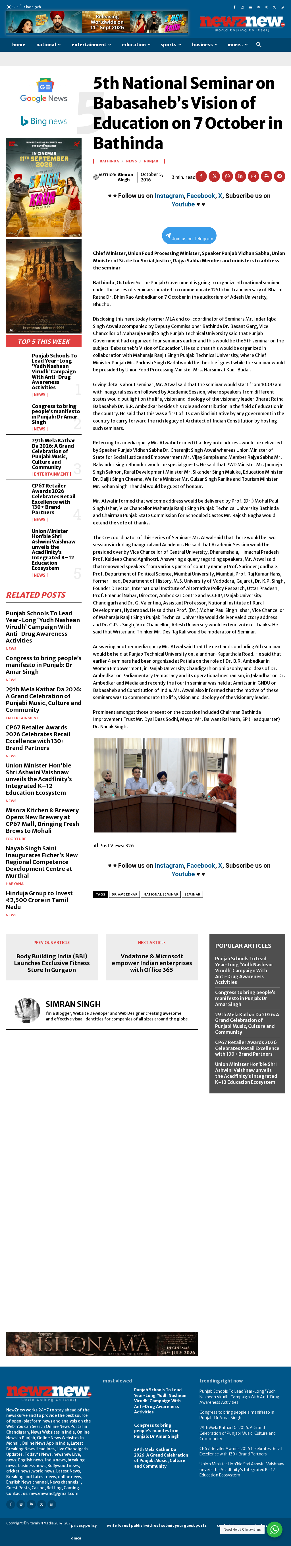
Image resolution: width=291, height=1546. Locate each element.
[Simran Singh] (96, 177)
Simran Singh (125, 177)
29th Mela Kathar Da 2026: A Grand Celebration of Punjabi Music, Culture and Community (53, 454)
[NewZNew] (242, 24)
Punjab (151, 161)
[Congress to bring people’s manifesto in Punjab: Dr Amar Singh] (17, 414)
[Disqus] (102, 1112)
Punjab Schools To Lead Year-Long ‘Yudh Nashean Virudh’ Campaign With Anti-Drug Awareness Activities (54, 372)
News (39, 395)
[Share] (266, 6)
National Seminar (161, 894)
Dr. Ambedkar (124, 894)
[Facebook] (234, 6)
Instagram (169, 195)
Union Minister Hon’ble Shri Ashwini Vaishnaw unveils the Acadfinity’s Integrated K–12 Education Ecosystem (54, 550)
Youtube (183, 204)
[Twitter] (274, 6)
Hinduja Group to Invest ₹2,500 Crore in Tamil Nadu (39, 900)
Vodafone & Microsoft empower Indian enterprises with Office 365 (152, 963)
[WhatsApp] (282, 6)
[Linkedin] (250, 6)
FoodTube (16, 839)
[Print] (266, 176)
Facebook (201, 195)
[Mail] (258, 6)
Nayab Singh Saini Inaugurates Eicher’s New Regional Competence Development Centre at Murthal (42, 862)
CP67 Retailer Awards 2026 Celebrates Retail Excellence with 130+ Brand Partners (53, 499)
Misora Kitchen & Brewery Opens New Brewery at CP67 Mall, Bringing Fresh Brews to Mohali (42, 820)
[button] (259, 45)
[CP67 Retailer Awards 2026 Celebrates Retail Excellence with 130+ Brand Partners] (17, 493)
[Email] (253, 176)
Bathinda (109, 161)
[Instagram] (242, 6)
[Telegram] (279, 176)
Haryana (15, 884)
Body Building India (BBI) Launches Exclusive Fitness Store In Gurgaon (52, 963)
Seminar (192, 894)
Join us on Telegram (192, 238)
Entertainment (51, 474)
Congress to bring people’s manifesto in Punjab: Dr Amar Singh (56, 414)
